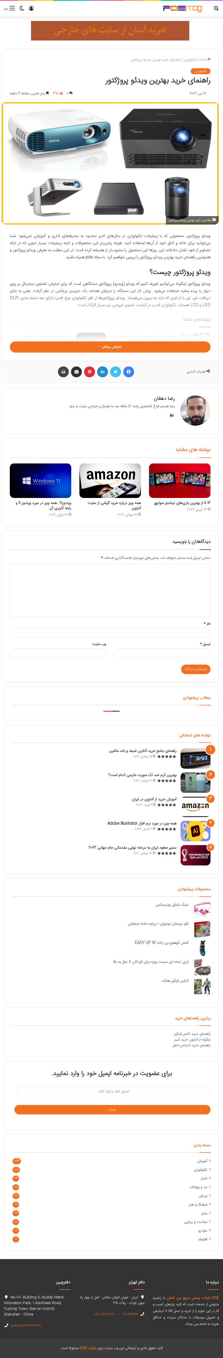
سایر (204, 1213)
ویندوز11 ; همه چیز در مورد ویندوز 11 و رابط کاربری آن (43, 506)
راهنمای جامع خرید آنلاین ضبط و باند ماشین (142, 751)
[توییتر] (115, 371)
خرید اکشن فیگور (186, 1034)
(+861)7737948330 (26, 1326)
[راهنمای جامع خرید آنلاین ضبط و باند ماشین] (195, 758)
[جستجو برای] (216, 11)
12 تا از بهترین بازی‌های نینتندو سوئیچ (182, 503)
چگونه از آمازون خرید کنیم (192, 1040)
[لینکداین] (102, 371)
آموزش (202, 1161)
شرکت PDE (88, 1348)
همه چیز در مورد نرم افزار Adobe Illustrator (141, 823)
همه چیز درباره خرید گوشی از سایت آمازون (114, 506)
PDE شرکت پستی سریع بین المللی (192, 1298)
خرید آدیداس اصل (186, 1045)
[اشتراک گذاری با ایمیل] (76, 371)
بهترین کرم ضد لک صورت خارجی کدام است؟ (142, 775)
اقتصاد (202, 1239)
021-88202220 (104, 1314)
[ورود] (31, 11)
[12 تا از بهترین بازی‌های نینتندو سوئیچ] (179, 480)
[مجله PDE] (182, 9)
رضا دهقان (164, 399)
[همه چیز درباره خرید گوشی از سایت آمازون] (110, 480)
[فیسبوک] (128, 371)
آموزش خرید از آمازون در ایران (154, 799)
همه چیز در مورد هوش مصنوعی (48, 336)
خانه (203, 60)
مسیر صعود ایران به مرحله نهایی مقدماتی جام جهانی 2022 (132, 848)
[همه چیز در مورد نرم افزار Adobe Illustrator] (195, 831)
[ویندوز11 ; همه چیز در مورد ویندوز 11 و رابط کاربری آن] (40, 480)
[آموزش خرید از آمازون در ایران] (195, 807)
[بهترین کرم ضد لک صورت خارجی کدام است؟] (195, 783)
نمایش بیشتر (111, 347)
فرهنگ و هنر (198, 1205)
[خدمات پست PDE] (110, 31)
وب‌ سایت (99, 644)
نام (207, 624)
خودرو (202, 1231)
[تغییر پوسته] (21, 11)
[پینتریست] (89, 371)
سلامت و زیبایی (195, 1222)
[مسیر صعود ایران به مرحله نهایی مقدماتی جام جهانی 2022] (195, 855)
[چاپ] (63, 371)
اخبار (204, 1179)
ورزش (203, 1196)
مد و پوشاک (198, 1187)
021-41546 (130, 1314)
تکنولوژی (190, 60)
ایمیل (205, 644)
